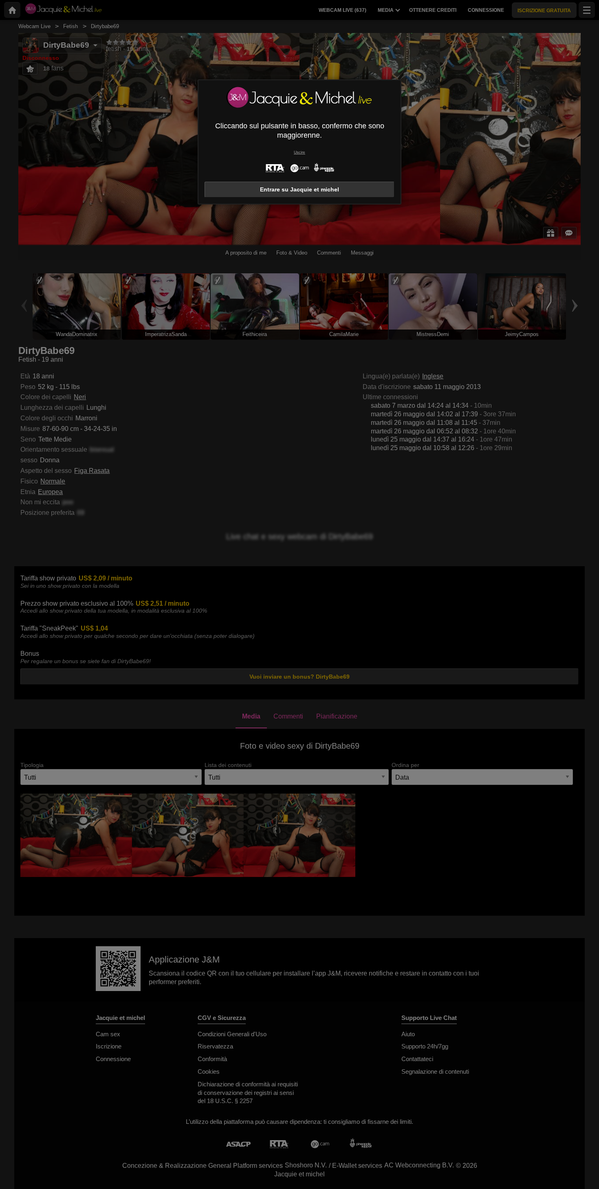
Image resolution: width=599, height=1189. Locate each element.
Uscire (299, 152)
